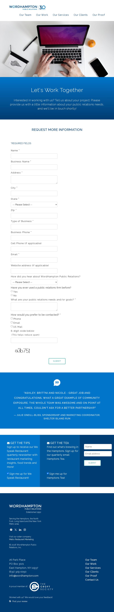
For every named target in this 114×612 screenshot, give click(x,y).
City (14, 188)
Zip (14, 210)
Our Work (42, 14)
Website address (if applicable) (30, 265)
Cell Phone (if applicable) (26, 243)
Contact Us (91, 579)
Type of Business (22, 221)
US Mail (18, 327)
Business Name (21, 161)
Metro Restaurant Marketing (21, 539)
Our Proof (99, 14)
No (15, 295)
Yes (15, 291)
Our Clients (81, 14)
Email (15, 254)
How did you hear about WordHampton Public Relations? (46, 276)
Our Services (61, 14)
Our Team (25, 14)
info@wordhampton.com (23, 575)
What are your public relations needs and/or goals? (43, 299)
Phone (17, 319)
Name (15, 150)
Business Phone (21, 232)
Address (17, 172)
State (15, 199)
